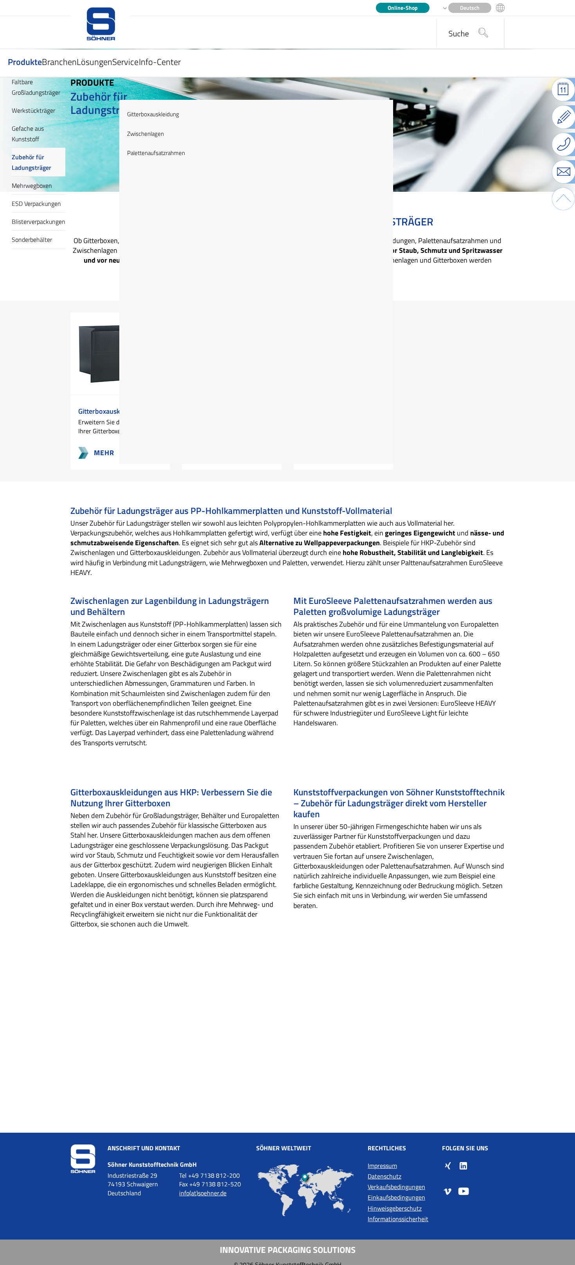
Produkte (25, 62)
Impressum (382, 1165)
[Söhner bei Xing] (448, 1165)
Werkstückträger (33, 110)
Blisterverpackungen (38, 221)
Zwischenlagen (145, 133)
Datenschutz (384, 1176)
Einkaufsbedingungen (396, 1197)
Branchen (59, 62)
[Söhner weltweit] (306, 1190)
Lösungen (94, 62)
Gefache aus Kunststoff (28, 134)
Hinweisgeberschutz (395, 1208)
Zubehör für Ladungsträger (31, 162)
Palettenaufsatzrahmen (156, 152)
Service (125, 62)
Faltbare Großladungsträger (36, 87)
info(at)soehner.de (202, 1193)
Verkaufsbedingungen (396, 1186)
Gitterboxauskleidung (153, 114)
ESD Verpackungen (36, 203)
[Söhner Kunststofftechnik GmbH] (100, 24)
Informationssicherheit (398, 1219)
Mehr (98, 454)
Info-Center (160, 62)
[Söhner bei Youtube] (463, 1191)
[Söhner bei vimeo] (448, 1191)
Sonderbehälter (32, 239)
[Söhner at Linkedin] (463, 1165)
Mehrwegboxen (32, 185)
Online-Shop (403, 8)
